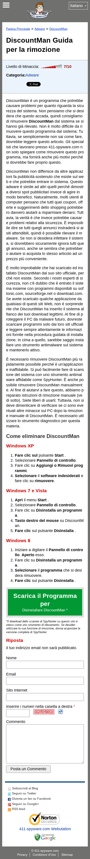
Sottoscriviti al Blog (25, 788)
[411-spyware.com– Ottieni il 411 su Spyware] (39, 10)
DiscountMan (58, 29)
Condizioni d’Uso (44, 854)
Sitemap (67, 854)
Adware (40, 29)
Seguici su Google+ (25, 804)
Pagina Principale (18, 29)
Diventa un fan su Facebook (31, 798)
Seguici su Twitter (24, 793)
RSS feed (18, 809)
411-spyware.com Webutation (45, 829)
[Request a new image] (60, 711)
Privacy (22, 854)
